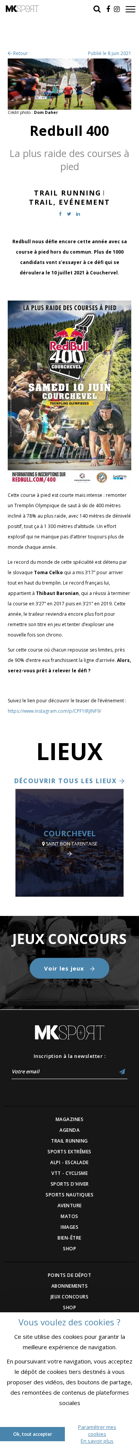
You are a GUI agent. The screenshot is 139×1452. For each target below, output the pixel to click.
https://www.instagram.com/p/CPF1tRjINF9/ (54, 711)
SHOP (69, 1248)
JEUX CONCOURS (70, 1296)
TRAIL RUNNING (69, 1141)
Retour (20, 53)
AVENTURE (70, 1205)
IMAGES (69, 1227)
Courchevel (70, 833)
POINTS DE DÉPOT (70, 1275)
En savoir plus (97, 1440)
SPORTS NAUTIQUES (69, 1194)
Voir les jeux (65, 968)
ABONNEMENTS (69, 1286)
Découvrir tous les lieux (66, 781)
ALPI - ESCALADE (69, 1162)
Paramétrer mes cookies (97, 1430)
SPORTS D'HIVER (70, 1184)
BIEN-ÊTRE (69, 1238)
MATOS (69, 1216)
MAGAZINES (70, 1119)
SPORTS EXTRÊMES (69, 1151)
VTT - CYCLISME (69, 1173)
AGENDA (69, 1130)
